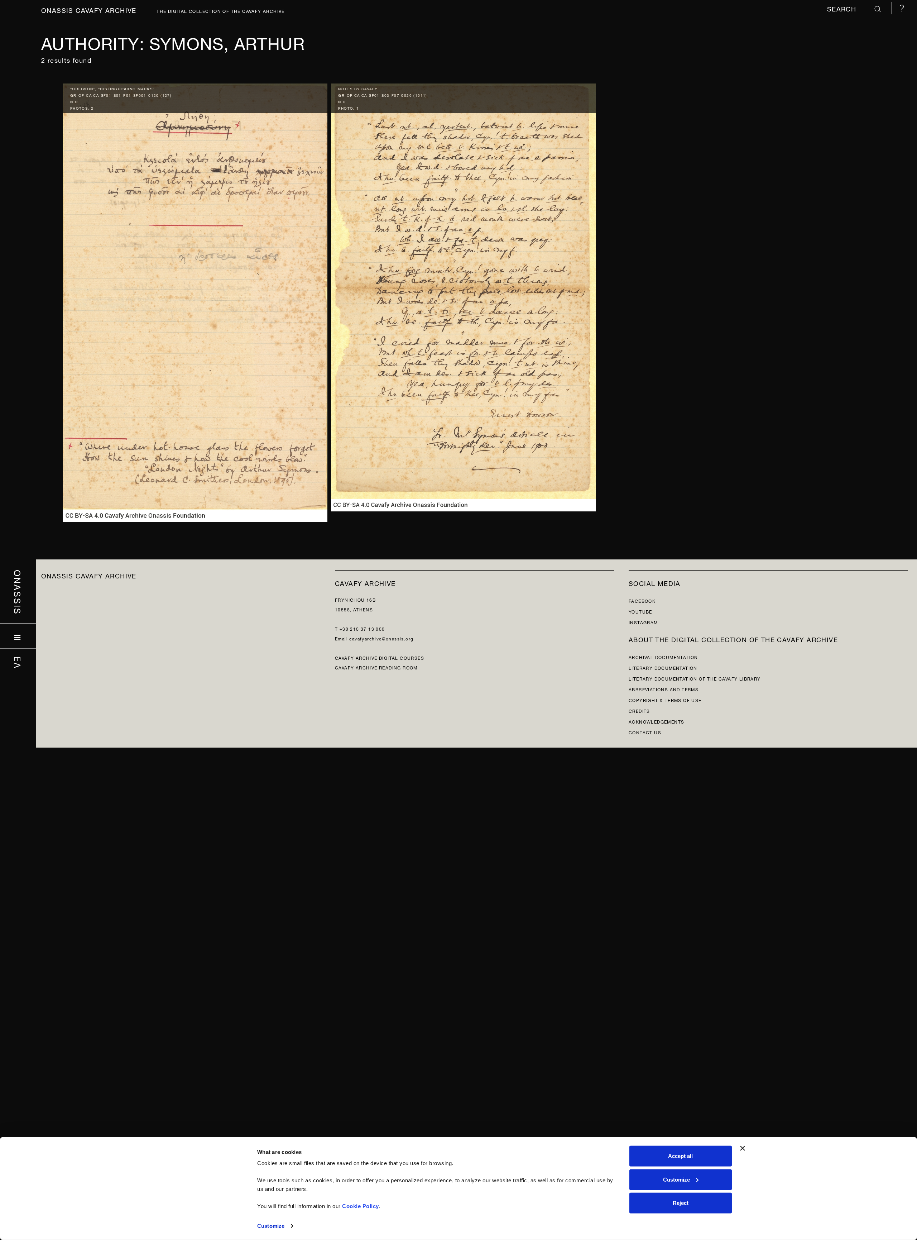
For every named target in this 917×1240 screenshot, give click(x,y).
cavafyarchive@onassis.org (381, 638)
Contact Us (645, 732)
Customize (270, 1226)
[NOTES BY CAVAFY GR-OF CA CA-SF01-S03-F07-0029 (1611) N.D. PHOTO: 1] (463, 295)
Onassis (18, 592)
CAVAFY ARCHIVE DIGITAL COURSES (379, 657)
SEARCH (843, 8)
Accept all (680, 1156)
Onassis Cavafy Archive (88, 9)
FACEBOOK (642, 600)
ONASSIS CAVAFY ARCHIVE (88, 575)
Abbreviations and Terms (663, 689)
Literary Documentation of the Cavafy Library (695, 678)
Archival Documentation (663, 657)
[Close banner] (742, 1148)
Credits (639, 710)
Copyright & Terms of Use (665, 700)
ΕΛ (18, 662)
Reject (680, 1203)
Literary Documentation (663, 667)
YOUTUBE (640, 611)
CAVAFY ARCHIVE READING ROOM (376, 667)
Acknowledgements (656, 721)
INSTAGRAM (643, 622)
